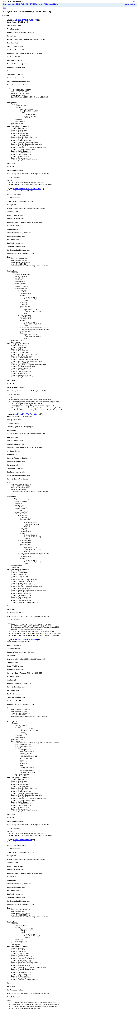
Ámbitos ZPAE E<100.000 (25, 20)
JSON (4, 7)
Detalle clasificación (22, 840)
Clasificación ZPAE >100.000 (26, 414)
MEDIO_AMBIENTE (22, 4)
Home (5, 4)
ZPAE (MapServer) (36, 4)
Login (133, 1)
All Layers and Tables (51, 4)
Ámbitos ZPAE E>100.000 (25, 639)
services (11, 4)
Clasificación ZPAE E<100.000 (27, 189)
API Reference (130, 4)
